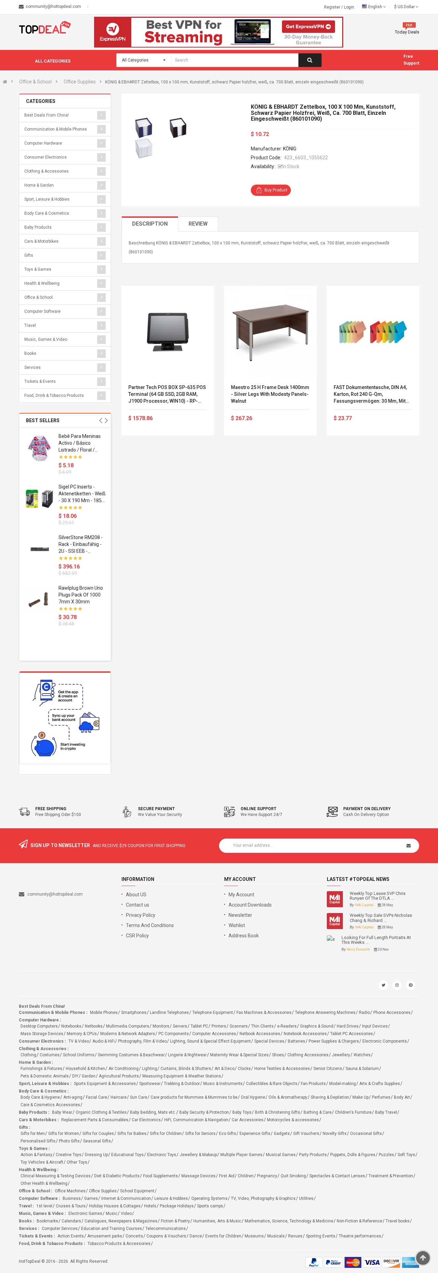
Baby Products (38, 227)
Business (72, 1198)
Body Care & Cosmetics (46, 213)
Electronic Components (384, 1041)
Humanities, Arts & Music (217, 1221)
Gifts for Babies (131, 1133)
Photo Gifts (69, 1141)
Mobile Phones (104, 1012)
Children (246, 1176)
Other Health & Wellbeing (44, 1183)
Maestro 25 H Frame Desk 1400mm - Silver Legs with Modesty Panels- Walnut (270, 394)
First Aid (226, 1176)
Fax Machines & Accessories (264, 1012)
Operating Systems (209, 1198)
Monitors (161, 1026)
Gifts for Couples (98, 1133)
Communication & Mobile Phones (55, 129)
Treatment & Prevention (391, 1176)
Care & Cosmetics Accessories (50, 1104)
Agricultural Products (119, 1076)
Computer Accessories (214, 1033)
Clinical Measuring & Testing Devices (56, 1176)
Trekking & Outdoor (182, 1083)
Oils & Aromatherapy (288, 1097)
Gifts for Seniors (200, 1133)
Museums (254, 1236)
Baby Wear (62, 1112)
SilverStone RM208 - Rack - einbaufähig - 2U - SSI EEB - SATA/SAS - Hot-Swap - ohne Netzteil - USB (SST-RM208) (81, 544)
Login (349, 7)
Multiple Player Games (241, 1154)
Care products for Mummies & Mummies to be (194, 1097)
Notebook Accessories (305, 1033)
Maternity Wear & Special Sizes (239, 1055)
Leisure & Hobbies (171, 1198)
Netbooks (94, 1026)
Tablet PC (199, 1026)
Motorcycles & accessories (293, 1119)
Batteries (296, 1041)
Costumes (50, 1055)
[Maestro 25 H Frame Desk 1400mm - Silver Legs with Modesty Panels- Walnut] (270, 332)
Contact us (137, 905)
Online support (258, 808)
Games (91, 1198)
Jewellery (341, 1055)
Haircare (119, 1097)
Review (198, 223)
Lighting (149, 1068)
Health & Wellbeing (42, 283)
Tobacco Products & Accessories (119, 1243)
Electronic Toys (161, 1154)
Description (150, 223)
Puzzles (386, 1154)
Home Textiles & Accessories (282, 1068)
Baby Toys (242, 1112)
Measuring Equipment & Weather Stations (181, 1076)
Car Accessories (247, 1119)
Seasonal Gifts (97, 1141)
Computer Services (60, 1228)
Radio (364, 1012)
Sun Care (138, 1097)
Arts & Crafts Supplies (379, 1083)
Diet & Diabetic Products (117, 1176)
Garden (88, 1076)
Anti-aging (72, 1097)
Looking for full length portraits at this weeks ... (376, 940)
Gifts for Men (33, 1133)
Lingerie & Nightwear (187, 1055)
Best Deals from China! (46, 115)
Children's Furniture (353, 1112)
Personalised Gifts (38, 1141)
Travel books (398, 1221)
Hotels (150, 1206)
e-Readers (287, 1026)
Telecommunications (165, 1228)
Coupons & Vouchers (166, 1236)
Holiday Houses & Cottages (115, 1206)
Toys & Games (37, 269)
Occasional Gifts (366, 1133)
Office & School (35, 82)
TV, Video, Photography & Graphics (263, 1198)
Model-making (342, 1083)
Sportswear (149, 1083)
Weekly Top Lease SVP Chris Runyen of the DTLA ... (377, 896)
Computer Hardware (43, 143)
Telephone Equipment (212, 1012)
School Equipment (137, 1191)
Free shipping (50, 808)
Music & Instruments (223, 1083)
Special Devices (269, 1041)
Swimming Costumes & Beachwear (131, 1055)
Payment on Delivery (367, 808)
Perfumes (381, 1097)
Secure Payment (156, 808)
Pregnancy (267, 1176)
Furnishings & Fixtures (41, 1068)
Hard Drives (348, 1026)
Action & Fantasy (36, 1154)
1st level (44, 1206)
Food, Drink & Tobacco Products (54, 395)
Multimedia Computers (127, 1026)
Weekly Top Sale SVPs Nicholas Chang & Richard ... (381, 918)
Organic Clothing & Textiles (101, 1112)
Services (32, 367)
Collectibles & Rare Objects (271, 1083)
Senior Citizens (327, 1068)
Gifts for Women (63, 1133)
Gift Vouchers (306, 1133)
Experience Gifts (255, 1133)
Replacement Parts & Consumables (94, 1119)
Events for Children (223, 1236)
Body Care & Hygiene (40, 1097)
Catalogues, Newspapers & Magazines (121, 1221)
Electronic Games (85, 1213)
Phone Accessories (392, 1012)
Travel (30, 325)
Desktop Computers (39, 1026)
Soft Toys (406, 1154)
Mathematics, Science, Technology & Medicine (289, 1221)
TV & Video (78, 1041)
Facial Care (96, 1097)
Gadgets (282, 1133)
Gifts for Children (166, 1133)
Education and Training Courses (111, 1228)
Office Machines (70, 1191)
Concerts (134, 1236)
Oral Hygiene (253, 1097)
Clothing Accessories (307, 1055)
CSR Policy (137, 935)
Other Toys (77, 1162)
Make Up (360, 1097)
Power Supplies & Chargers (334, 1041)
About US (136, 894)
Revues (295, 1236)
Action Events (70, 1236)
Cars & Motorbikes (41, 241)
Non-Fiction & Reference (359, 1221)
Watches (362, 1055)
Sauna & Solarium (362, 1068)
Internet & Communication (126, 1198)
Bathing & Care (318, 1112)
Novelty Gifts (335, 1133)
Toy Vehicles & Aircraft (42, 1162)
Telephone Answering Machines (325, 1012)
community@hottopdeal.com (55, 894)
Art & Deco (224, 1068)
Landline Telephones (169, 1012)
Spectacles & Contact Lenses (337, 1176)
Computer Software (42, 311)
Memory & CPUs (82, 1033)
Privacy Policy (140, 915)
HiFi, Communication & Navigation (196, 1119)
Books (30, 353)
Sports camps (210, 1206)
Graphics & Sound (316, 1026)
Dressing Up (96, 1154)
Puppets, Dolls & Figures (352, 1154)
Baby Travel (386, 1112)
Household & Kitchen (85, 1068)
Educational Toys (127, 1154)
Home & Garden (39, 185)
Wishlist (237, 925)
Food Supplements (160, 1176)
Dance (196, 1236)
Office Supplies (80, 82)
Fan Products (313, 1083)
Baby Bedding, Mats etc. (153, 1112)
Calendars (71, 1221)
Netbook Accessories (260, 1033)
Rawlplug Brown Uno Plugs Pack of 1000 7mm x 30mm (81, 594)
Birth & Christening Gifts (277, 1112)
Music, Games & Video (45, 339)
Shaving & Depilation (330, 1097)
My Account (241, 894)
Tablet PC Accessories (351, 1033)
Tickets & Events (40, 381)
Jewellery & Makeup (198, 1154)
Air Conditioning (123, 1068)
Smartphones (133, 1012)
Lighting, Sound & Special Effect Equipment (210, 1041)
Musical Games (281, 1154)
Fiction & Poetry (175, 1221)
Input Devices (375, 1026)
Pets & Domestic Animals (45, 1076)
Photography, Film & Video (142, 1041)
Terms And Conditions (150, 925)
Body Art (402, 1097)
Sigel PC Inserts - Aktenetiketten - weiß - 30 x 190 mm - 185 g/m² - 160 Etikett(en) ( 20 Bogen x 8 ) (82, 494)
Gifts (28, 255)
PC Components (173, 1033)
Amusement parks (104, 1236)
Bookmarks (47, 1221)
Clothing (28, 1055)
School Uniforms (78, 1055)
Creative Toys (68, 1154)
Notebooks (71, 1026)
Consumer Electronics (45, 157)
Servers (180, 1026)
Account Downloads (250, 905)
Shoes (278, 1055)
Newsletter (240, 915)
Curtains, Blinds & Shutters (185, 1068)
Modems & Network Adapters (127, 1033)
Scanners (239, 1026)
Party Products (313, 1154)
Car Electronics (146, 1119)
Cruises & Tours (71, 1206)
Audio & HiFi (103, 1041)
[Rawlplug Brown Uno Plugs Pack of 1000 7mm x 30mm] (39, 600)
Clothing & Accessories (46, 171)
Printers (218, 1026)
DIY (75, 1076)
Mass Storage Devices (42, 1033)
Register (332, 7)
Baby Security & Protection (204, 1112)
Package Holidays (177, 1206)
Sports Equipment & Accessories (105, 1083)
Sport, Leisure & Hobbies (46, 199)
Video (126, 1213)
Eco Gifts (227, 1133)
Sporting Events (320, 1236)
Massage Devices (198, 1176)
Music (111, 1213)
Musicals (276, 1236)
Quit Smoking (293, 1176)
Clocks (244, 1068)
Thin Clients (262, 1026)
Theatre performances (360, 1236)
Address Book (244, 935)
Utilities (306, 1198)
